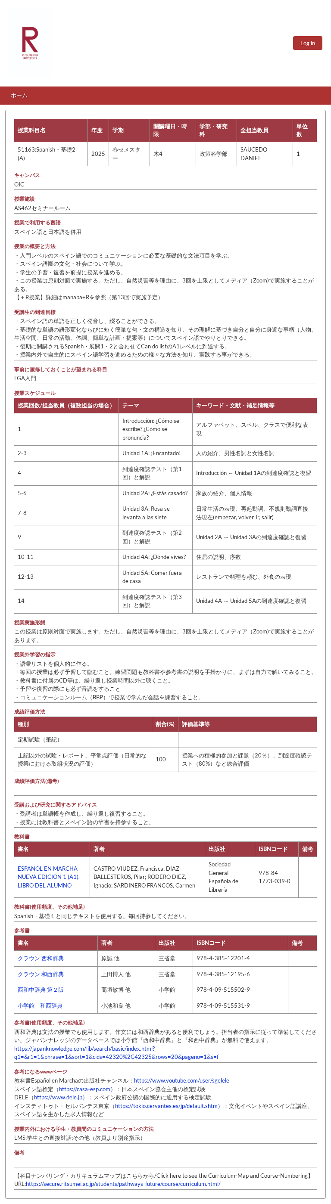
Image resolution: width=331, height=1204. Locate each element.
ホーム (19, 95)
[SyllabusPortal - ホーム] (30, 43)
